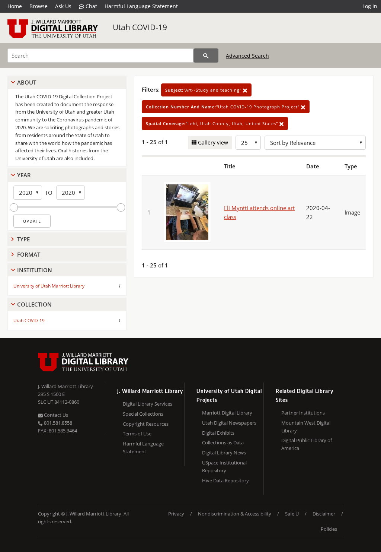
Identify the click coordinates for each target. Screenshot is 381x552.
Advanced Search (247, 55)
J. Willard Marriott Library (65, 386)
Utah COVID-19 (140, 27)
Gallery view (212, 142)
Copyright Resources (146, 424)
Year (24, 175)
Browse (38, 6)
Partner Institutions (303, 412)
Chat (90, 6)
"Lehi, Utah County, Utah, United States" (212, 123)
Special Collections (143, 413)
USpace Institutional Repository (224, 466)
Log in (369, 6)
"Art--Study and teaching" (204, 90)
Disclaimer (324, 513)
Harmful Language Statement (141, 6)
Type (23, 239)
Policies (329, 529)
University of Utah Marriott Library (48, 286)
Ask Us (63, 6)
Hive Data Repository (225, 480)
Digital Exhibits (218, 432)
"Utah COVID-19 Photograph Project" (223, 107)
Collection (34, 304)
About (26, 82)
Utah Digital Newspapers (229, 422)
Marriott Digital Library (227, 412)
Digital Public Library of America (306, 444)
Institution (34, 270)
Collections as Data (223, 442)
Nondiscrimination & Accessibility (234, 513)
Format (28, 254)
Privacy (176, 513)
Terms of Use (137, 433)
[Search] (205, 55)
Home (14, 6)
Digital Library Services (147, 403)
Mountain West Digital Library (305, 426)
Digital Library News (224, 452)
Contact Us (55, 415)
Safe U (292, 513)
